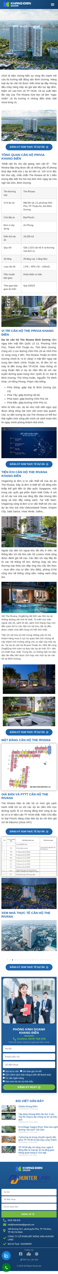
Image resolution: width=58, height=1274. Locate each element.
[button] (52, 4)
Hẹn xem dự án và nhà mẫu (19, 1081)
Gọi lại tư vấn (12, 1071)
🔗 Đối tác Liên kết (29, 1259)
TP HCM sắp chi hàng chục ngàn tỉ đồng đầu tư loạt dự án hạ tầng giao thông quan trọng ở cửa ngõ (36, 1150)
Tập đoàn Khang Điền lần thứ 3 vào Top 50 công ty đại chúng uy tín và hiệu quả (37, 1117)
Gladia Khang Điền (28, 1106)
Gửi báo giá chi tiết (32, 1071)
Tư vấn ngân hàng (14, 1078)
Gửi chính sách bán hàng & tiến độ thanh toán (28, 1075)
